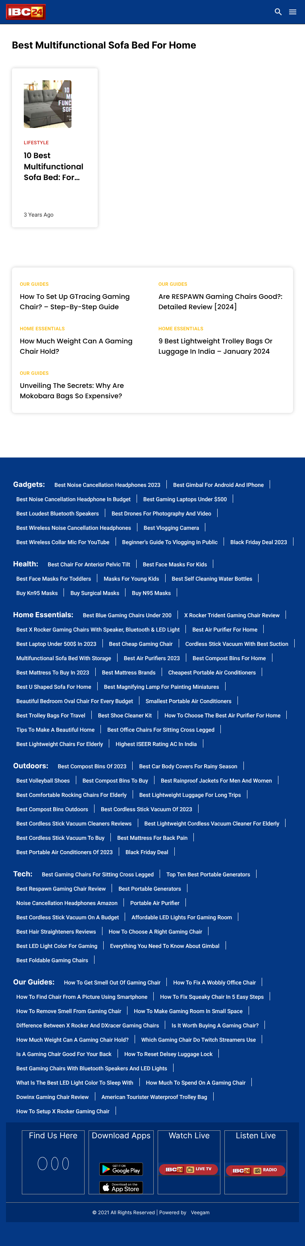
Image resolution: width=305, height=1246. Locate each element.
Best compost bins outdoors (52, 810)
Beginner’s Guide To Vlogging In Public (170, 543)
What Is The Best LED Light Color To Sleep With (74, 1083)
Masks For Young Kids (131, 579)
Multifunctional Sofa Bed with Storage (63, 659)
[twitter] (54, 1163)
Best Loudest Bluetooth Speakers (57, 514)
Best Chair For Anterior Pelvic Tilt (89, 565)
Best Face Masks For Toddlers (53, 579)
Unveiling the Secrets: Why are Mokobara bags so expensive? (72, 391)
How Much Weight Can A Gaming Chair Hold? (72, 1040)
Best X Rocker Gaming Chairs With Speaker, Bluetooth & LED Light (98, 630)
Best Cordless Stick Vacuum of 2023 (146, 810)
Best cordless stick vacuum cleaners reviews (74, 824)
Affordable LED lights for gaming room (181, 918)
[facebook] (42, 1163)
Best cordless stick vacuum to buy (60, 838)
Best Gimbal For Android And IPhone (218, 485)
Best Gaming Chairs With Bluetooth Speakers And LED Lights (91, 1069)
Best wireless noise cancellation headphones (73, 528)
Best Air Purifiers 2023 (152, 659)
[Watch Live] (189, 1166)
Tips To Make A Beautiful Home (55, 730)
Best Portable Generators (149, 889)
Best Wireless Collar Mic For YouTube (63, 543)
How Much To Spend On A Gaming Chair (196, 1083)
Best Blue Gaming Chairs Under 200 (127, 616)
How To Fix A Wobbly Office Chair (214, 983)
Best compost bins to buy (115, 781)
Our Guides (34, 284)
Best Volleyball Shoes (43, 781)
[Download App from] (121, 1166)
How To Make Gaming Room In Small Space (188, 1012)
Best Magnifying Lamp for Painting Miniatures (161, 687)
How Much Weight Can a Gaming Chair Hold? (76, 346)
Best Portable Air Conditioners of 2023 (64, 853)
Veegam (200, 1212)
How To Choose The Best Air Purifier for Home (222, 716)
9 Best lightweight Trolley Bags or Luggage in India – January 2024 (215, 346)
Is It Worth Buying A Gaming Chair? (215, 1026)
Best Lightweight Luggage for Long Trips (190, 795)
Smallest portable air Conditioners (189, 702)
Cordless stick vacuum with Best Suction (236, 644)
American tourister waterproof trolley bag (154, 1098)
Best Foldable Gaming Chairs (52, 961)
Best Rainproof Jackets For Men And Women (216, 781)
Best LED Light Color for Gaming (56, 947)
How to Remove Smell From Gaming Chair (68, 1012)
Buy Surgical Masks (94, 594)
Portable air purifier (155, 904)
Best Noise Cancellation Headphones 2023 (107, 485)
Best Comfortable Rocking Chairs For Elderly (71, 795)
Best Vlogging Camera (171, 528)
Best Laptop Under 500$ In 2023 (56, 644)
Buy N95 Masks (151, 594)
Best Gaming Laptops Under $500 (185, 500)
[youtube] (65, 1163)
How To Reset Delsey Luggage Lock (168, 1055)
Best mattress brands (129, 673)
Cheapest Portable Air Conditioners (212, 673)
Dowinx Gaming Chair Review (52, 1098)
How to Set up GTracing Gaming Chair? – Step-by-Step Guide (75, 302)
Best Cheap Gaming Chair (141, 644)
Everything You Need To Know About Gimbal (164, 947)
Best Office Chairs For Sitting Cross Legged (160, 730)
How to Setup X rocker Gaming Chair (63, 1112)
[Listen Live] (256, 1167)
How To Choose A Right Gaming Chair (155, 932)
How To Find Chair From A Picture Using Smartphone (81, 997)
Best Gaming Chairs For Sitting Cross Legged (98, 875)
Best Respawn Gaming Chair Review (61, 889)
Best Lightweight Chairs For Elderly (59, 745)
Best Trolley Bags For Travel (50, 716)
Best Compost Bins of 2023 (92, 767)
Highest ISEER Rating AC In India (156, 745)
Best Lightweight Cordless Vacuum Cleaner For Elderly (212, 824)
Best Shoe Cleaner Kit (125, 716)
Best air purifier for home (224, 630)
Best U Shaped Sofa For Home (53, 687)
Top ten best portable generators (208, 875)
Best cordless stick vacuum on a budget (67, 918)
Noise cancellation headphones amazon (67, 904)
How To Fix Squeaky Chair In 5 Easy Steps (212, 997)
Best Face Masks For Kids (175, 565)
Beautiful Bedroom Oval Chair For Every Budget (74, 702)
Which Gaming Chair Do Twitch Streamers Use (198, 1040)
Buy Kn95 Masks (37, 594)
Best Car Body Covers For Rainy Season (188, 767)
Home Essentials (42, 328)
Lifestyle (36, 142)
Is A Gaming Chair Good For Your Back (64, 1055)
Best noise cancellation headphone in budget (73, 500)
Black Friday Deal (146, 853)
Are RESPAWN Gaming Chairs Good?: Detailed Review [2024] (220, 302)
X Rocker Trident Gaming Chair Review (232, 616)
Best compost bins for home (229, 659)
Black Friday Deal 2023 (258, 543)
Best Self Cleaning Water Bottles (212, 579)
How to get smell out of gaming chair (112, 983)
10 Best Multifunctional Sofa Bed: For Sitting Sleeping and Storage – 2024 (54, 166)
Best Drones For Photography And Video (161, 514)
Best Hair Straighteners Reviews (56, 932)
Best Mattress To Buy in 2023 (52, 673)
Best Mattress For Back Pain (152, 838)
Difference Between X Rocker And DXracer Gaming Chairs (87, 1026)
